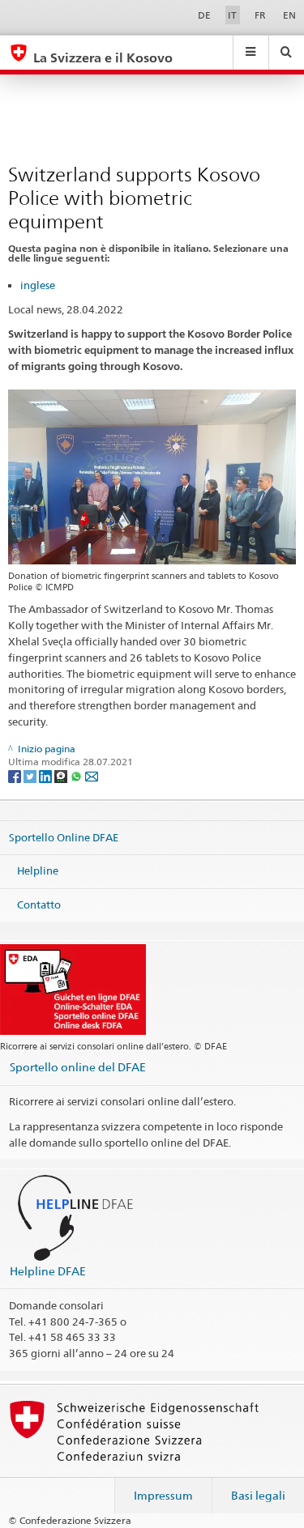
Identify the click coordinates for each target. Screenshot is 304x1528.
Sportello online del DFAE (78, 1067)
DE (204, 15)
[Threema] (62, 775)
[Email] (91, 775)
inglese (37, 285)
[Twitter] (31, 775)
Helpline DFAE (48, 1271)
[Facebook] (16, 775)
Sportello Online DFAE (63, 836)
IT (232, 15)
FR (260, 15)
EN (289, 15)
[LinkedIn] (46, 775)
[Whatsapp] (77, 775)
